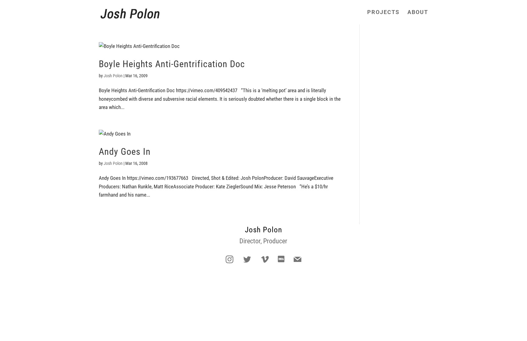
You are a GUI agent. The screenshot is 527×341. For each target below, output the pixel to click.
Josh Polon (113, 75)
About (417, 12)
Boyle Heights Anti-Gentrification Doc (172, 64)
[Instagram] (229, 260)
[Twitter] (247, 260)
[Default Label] (265, 260)
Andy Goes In (125, 151)
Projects (383, 12)
